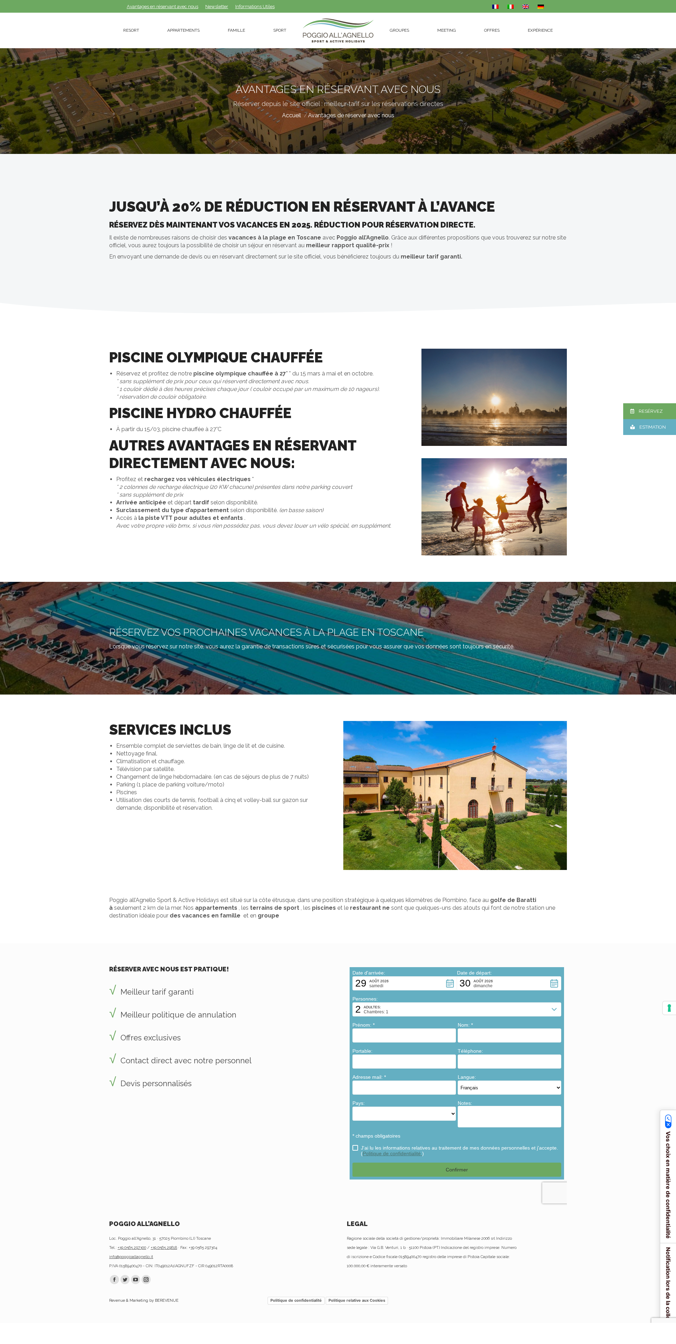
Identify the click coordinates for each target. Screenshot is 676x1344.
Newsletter (216, 6)
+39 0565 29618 (164, 1247)
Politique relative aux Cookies (356, 1300)
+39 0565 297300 (132, 1247)
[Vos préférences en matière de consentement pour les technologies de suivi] (669, 1008)
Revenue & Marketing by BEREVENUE (144, 1300)
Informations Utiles (255, 6)
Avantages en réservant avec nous (162, 6)
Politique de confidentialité (296, 1300)
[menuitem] (131, 30)
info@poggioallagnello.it (131, 1257)
